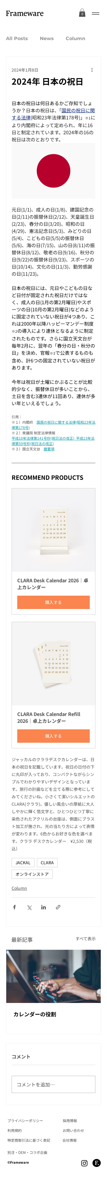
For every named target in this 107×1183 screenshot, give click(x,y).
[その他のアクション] (91, 69)
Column (75, 38)
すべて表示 (85, 938)
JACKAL (23, 862)
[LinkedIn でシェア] (43, 907)
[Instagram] (84, 1163)
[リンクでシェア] (58, 907)
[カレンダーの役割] (53, 976)
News (47, 38)
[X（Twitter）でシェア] (29, 907)
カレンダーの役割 (34, 1014)
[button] (53, 551)
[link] (82, 13)
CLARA (47, 862)
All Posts (17, 38)
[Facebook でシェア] (14, 907)
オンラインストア (32, 874)
